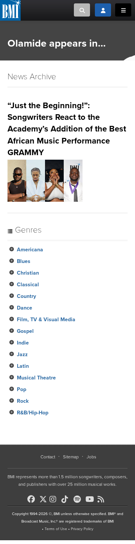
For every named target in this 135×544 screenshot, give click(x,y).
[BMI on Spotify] (79, 499)
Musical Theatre (36, 378)
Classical (28, 284)
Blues (23, 261)
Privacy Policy (82, 529)
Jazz (22, 354)
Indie (23, 343)
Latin (23, 366)
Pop (21, 389)
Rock (22, 401)
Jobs (91, 456)
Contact (47, 456)
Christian (28, 273)
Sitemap (71, 456)
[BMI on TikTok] (67, 499)
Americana (30, 249)
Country (26, 296)
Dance (24, 308)
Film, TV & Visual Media (46, 319)
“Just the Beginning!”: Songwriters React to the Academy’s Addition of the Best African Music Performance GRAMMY (67, 129)
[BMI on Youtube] (91, 499)
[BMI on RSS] (103, 499)
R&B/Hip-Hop (32, 413)
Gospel (25, 331)
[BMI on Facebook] (32, 499)
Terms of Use (56, 529)
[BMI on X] (43, 497)
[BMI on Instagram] (55, 499)
